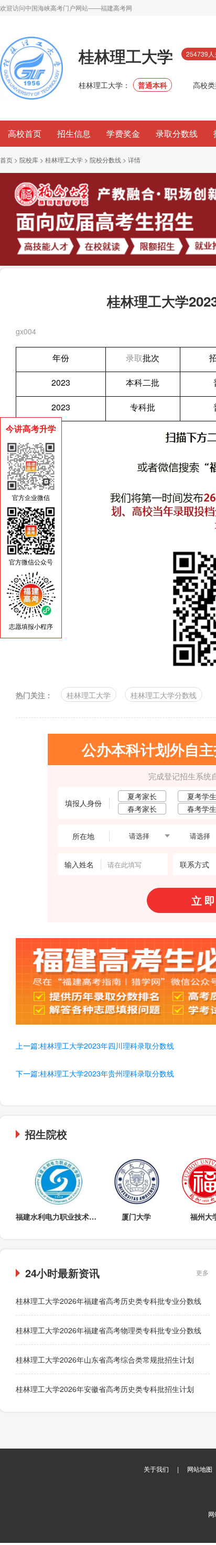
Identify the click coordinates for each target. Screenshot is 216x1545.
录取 (134, 358)
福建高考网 (116, 7)
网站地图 (199, 1468)
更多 (202, 1272)
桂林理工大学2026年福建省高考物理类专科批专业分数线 (108, 1330)
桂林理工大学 (64, 159)
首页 (6, 159)
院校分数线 (105, 159)
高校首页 (24, 133)
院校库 (28, 159)
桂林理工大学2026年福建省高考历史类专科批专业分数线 (108, 1301)
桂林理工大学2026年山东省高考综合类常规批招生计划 (105, 1359)
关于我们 (156, 1468)
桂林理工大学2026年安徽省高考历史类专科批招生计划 (105, 1389)
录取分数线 (177, 133)
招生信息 (74, 133)
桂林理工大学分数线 (164, 695)
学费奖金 (123, 133)
